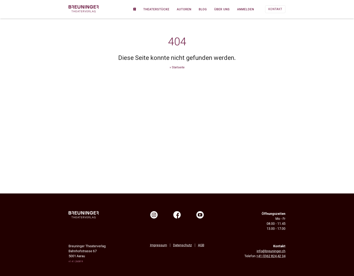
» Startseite (177, 67)
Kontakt (275, 9)
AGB (201, 245)
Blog (203, 9)
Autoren (184, 9)
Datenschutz (182, 245)
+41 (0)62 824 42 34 (270, 256)
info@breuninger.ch (271, 251)
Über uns (222, 9)
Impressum (158, 245)
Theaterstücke (156, 9)
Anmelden (245, 9)
